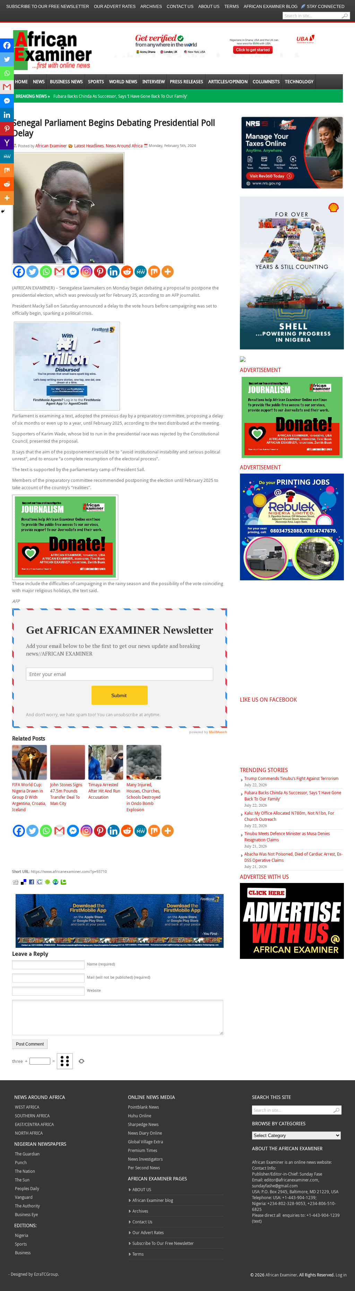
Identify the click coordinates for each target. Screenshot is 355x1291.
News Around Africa (124, 145)
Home (21, 81)
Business (23, 1252)
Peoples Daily (27, 1188)
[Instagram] (86, 272)
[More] (168, 272)
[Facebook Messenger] (73, 272)
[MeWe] (141, 272)
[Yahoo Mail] (7, 142)
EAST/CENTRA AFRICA (34, 1124)
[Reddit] (127, 272)
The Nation (25, 1171)
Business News (66, 81)
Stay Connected (326, 6)
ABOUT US (208, 6)
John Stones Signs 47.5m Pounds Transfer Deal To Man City (66, 794)
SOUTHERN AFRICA (32, 1115)
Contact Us (180, 6)
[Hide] (3, 211)
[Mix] (154, 272)
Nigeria (21, 1235)
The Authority (27, 1205)
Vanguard (24, 1197)
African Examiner (51, 145)
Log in (341, 1274)
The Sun (22, 1179)
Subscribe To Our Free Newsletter (47, 6)
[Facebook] (19, 272)
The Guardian (27, 1153)
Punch (21, 1162)
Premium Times (142, 1150)
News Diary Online (145, 1133)
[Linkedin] (113, 272)
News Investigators (145, 1159)
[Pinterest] (100, 272)
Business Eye (26, 1214)
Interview (153, 81)
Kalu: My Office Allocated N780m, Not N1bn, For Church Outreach (289, 816)
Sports (96, 81)
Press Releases (186, 81)
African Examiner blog (270, 6)
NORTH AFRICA (29, 1133)
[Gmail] (59, 272)
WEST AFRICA (27, 1107)
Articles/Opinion (228, 81)
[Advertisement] (116, 853)
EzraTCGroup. (46, 1274)
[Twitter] (32, 272)
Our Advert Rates (115, 6)
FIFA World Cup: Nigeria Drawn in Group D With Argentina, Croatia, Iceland (29, 797)
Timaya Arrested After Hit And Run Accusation (104, 791)
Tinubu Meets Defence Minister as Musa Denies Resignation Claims (287, 836)
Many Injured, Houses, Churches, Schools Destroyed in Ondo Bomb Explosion (144, 797)
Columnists (266, 81)
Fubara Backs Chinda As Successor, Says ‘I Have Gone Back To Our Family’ (120, 96)
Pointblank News (143, 1107)
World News (123, 81)
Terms (231, 6)
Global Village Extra (145, 1141)
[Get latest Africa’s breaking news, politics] (44, 49)
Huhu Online (139, 1115)
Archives (151, 6)
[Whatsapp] (46, 272)
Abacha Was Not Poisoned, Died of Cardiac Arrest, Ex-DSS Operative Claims (293, 857)
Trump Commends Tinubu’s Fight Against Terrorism (291, 778)
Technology (299, 81)
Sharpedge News (143, 1124)
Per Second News (144, 1167)
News (39, 81)
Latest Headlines (89, 145)
